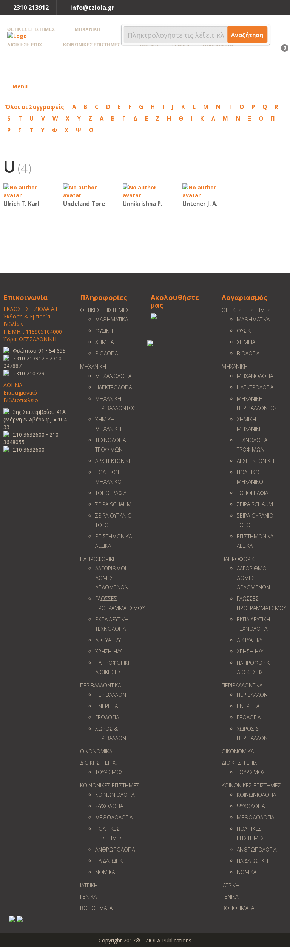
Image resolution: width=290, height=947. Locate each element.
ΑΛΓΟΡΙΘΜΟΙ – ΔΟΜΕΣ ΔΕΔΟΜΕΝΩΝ (112, 578)
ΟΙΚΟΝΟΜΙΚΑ (96, 751)
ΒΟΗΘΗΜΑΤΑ (96, 908)
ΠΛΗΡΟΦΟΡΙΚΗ (98, 559)
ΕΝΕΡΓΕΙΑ (106, 706)
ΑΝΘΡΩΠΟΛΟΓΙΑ (115, 849)
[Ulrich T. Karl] (26, 190)
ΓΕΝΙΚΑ (88, 896)
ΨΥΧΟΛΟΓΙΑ (109, 806)
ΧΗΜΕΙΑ (104, 342)
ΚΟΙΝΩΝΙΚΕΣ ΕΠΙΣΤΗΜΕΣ (109, 785)
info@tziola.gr (92, 7)
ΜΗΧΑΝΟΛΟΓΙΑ (113, 376)
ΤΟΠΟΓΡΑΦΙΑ (110, 493)
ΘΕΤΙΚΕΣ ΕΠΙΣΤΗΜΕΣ (104, 310)
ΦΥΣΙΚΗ (104, 330)
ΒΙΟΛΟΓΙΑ (106, 353)
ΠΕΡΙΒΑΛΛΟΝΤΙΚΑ (100, 685)
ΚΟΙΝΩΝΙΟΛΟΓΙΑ (114, 794)
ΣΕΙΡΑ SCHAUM (113, 504)
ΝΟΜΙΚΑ (105, 872)
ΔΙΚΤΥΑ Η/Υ (108, 640)
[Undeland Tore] (85, 190)
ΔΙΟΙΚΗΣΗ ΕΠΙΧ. (98, 762)
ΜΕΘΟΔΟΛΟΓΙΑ (114, 817)
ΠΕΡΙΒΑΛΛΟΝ (110, 694)
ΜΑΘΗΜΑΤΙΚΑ (111, 319)
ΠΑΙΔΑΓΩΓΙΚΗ (110, 860)
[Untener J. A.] (205, 190)
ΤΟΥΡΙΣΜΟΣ (109, 772)
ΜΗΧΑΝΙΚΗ (93, 366)
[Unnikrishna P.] (145, 190)
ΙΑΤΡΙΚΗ (89, 885)
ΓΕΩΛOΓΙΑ (107, 717)
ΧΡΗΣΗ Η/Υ (108, 651)
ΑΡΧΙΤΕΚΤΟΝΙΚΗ (114, 460)
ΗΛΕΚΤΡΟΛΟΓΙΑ (113, 387)
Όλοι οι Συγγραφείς (34, 107)
